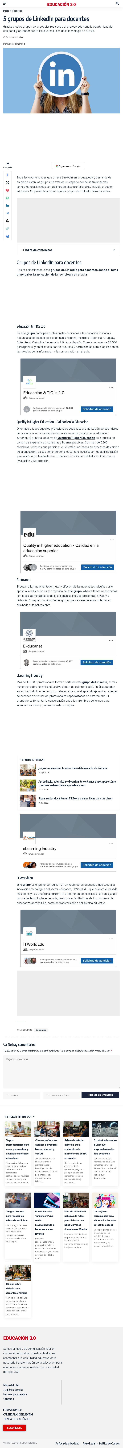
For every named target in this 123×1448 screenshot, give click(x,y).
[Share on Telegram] (7, 213)
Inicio (6, 10)
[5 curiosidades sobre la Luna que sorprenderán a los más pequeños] (105, 1129)
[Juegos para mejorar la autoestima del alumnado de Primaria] (28, 770)
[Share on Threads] (7, 221)
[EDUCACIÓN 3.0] (61, 3)
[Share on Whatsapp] (7, 198)
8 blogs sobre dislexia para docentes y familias (16, 1288)
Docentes (41, 1030)
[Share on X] (7, 182)
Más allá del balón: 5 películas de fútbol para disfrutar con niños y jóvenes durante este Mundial (75, 1220)
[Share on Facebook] (7, 175)
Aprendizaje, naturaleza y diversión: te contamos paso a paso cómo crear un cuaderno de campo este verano (77, 783)
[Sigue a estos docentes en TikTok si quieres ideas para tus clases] (28, 801)
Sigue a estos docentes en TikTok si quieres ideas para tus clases (75, 798)
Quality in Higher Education (76, 437)
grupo (30, 333)
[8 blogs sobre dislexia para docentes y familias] (18, 1273)
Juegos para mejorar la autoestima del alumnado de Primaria (72, 768)
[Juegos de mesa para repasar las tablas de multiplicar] (18, 1200)
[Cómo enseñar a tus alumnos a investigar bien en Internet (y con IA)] (47, 1129)
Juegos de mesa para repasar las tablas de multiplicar (17, 1216)
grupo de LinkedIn (94, 682)
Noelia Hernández (16, 44)
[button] (6, 3)
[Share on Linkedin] (7, 205)
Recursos (17, 10)
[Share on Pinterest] (7, 190)
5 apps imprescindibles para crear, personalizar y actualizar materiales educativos (17, 1149)
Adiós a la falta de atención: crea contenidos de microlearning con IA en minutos (75, 1149)
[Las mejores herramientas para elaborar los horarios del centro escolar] (105, 1200)
